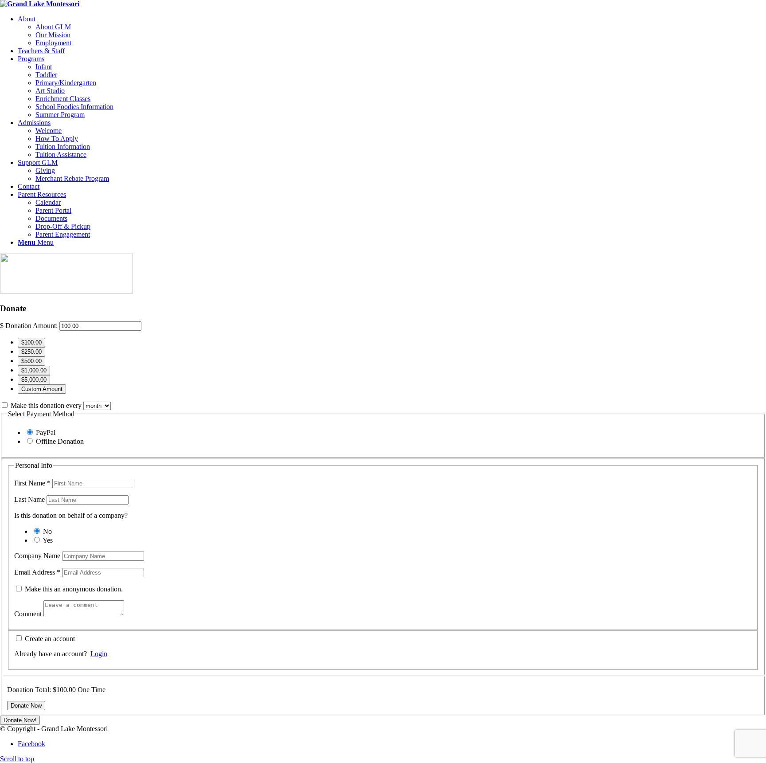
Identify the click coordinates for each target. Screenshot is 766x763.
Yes (48, 540)
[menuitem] (392, 31)
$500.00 (31, 361)
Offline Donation (60, 441)
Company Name (38, 556)
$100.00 (31, 342)
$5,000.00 (34, 379)
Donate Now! (20, 720)
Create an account (49, 638)
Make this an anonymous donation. (73, 589)
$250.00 (31, 351)
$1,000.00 (34, 370)
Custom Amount (42, 389)
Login (98, 653)
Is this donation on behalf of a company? (71, 515)
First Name (32, 483)
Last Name (30, 499)
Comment (28, 614)
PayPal (45, 432)
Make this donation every (47, 405)
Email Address (37, 572)
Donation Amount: (31, 325)
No (47, 531)
